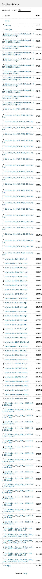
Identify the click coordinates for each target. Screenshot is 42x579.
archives (7, 4)
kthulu (15, 4)
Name (7, 16)
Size (38, 16)
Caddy (25, 573)
